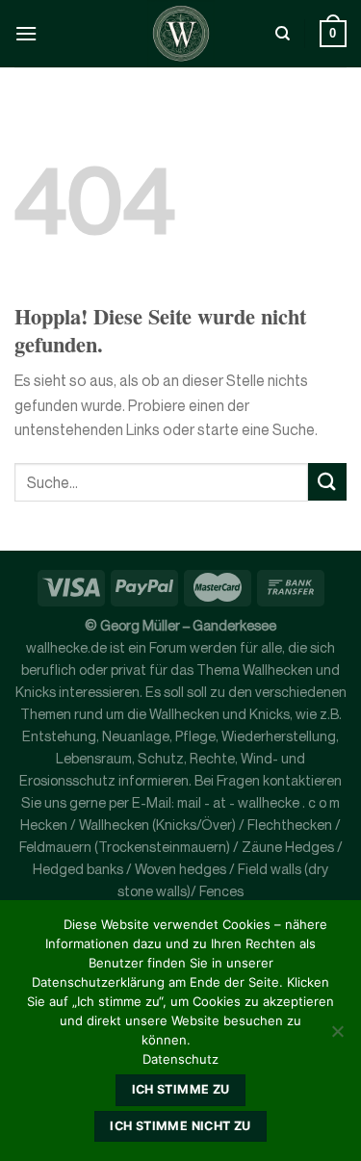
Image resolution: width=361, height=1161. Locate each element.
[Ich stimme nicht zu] (337, 1036)
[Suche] (282, 33)
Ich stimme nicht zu (180, 1126)
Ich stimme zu (181, 1089)
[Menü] (26, 33)
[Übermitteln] (327, 482)
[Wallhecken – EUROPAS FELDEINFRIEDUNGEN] (181, 33)
